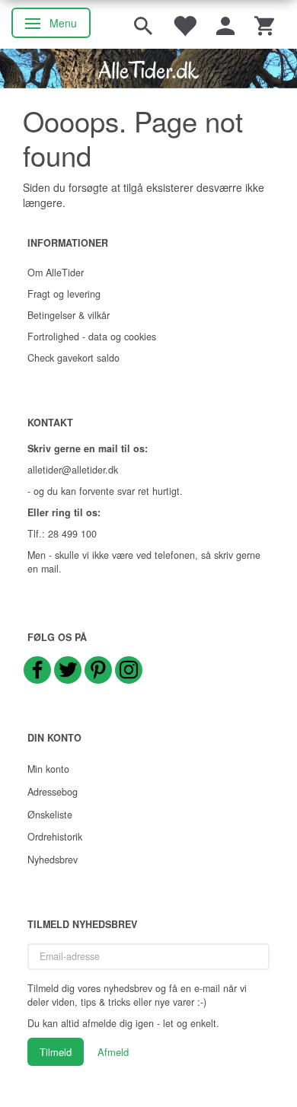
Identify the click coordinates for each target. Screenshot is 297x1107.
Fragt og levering (64, 294)
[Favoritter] (184, 24)
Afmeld (113, 1052)
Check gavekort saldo (73, 358)
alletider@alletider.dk (72, 470)
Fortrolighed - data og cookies (91, 336)
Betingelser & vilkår (68, 315)
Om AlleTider (55, 272)
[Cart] (264, 24)
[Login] (225, 24)
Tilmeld (56, 1052)
